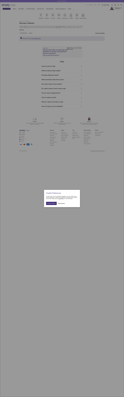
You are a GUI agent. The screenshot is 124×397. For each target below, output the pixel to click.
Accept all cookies (51, 203)
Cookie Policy (61, 198)
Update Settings (61, 203)
